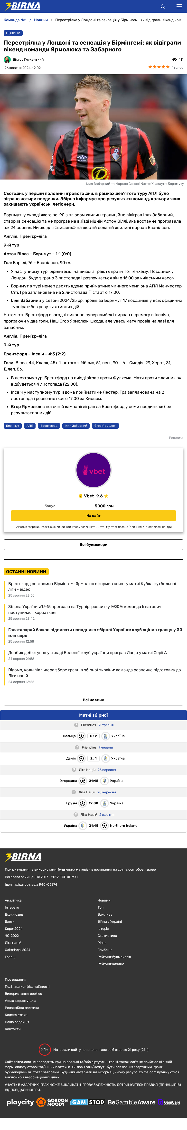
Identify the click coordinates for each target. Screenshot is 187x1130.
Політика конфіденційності (27, 987)
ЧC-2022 (12, 936)
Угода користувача (20, 1001)
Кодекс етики (16, 1015)
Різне (102, 943)
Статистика (107, 936)
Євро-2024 (14, 929)
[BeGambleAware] (132, 1103)
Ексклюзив (14, 914)
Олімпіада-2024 (17, 950)
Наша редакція (17, 1022)
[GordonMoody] (52, 1102)
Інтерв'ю (12, 907)
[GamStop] (87, 1102)
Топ (100, 907)
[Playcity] (20, 1103)
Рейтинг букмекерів (114, 957)
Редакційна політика (22, 1008)
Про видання (15, 980)
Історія (103, 929)
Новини (13, 33)
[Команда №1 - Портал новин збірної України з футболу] (20, 6)
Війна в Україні (110, 922)
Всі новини (93, 700)
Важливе (105, 914)
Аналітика (13, 900)
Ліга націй (13, 943)
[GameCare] (169, 1102)
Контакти (13, 1029)
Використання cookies (23, 994)
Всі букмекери (93, 544)
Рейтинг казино (111, 964)
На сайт (93, 515)
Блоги (10, 922)
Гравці (10, 957)
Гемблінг (105, 950)
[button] (163, 7)
